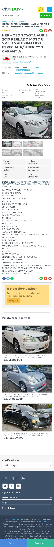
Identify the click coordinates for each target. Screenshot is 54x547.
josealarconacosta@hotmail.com (30, 73)
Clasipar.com (14, 519)
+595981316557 (34, 67)
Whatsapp (41, 543)
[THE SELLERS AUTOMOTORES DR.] (6, 59)
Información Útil (9, 498)
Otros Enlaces (8, 508)
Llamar (14, 543)
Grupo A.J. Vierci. (42, 522)
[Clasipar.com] (12, 9)
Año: (5, 175)
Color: (33, 175)
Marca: (6, 162)
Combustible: (8, 168)
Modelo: (32, 162)
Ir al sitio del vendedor (20, 62)
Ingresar (14, 300)
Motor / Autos (18, 21)
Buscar (46, 15)
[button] (41, 9)
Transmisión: (33, 168)
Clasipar (5, 21)
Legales (6, 503)
